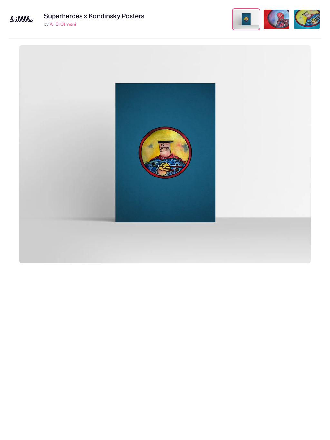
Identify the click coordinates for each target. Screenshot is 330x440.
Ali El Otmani (63, 24)
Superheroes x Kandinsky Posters (94, 16)
